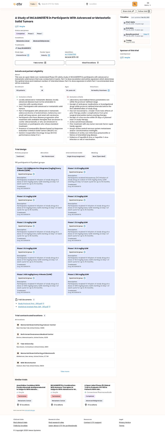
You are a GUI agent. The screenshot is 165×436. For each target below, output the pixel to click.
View (145, 34)
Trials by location (20, 426)
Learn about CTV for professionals (63, 426)
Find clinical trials (20, 422)
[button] (23, 41)
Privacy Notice (125, 422)
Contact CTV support (92, 422)
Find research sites (56, 422)
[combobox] (62, 4)
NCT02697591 (70, 54)
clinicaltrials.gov (30, 410)
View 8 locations (89, 63)
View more (65, 371)
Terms (121, 426)
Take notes (38, 63)
